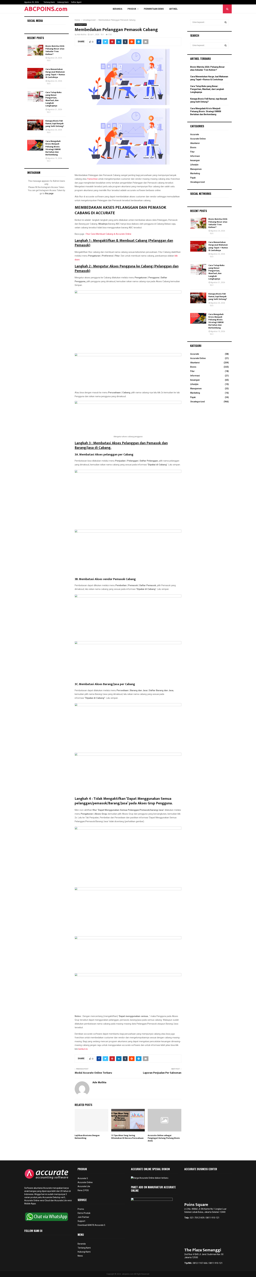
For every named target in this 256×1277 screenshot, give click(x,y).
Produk (132, 9)
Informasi (195, 156)
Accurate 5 (83, 1178)
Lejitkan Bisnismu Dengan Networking (87, 1137)
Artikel (173, 9)
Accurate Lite (84, 1186)
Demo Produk (84, 1213)
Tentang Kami (49, 2)
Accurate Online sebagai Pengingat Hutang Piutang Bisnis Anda (164, 1138)
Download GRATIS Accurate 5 (91, 1225)
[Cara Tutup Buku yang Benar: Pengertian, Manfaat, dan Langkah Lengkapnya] (35, 96)
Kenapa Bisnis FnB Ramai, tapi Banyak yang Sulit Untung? (54, 123)
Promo (81, 1209)
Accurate (194, 134)
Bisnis (193, 147)
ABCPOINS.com (46, 8)
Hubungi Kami (63, 2)
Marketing (195, 173)
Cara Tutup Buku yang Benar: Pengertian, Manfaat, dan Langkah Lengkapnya (53, 99)
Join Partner (83, 1217)
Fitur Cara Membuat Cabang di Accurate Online (108, 234)
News (80, 1256)
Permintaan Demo (154, 9)
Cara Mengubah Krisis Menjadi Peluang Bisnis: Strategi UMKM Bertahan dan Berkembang (53, 147)
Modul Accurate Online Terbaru (93, 1073)
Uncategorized (80, 24)
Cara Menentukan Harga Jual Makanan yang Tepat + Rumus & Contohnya (55, 73)
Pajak (193, 178)
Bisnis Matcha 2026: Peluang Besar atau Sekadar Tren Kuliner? (55, 50)
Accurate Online (198, 139)
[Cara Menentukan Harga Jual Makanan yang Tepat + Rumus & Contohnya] (35, 73)
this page (49, 193)
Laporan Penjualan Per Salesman (162, 1073)
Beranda (117, 9)
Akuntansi (195, 143)
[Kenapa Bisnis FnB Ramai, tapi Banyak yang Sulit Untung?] (35, 125)
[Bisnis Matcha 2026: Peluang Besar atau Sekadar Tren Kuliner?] (35, 50)
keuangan (195, 160)
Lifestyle (194, 164)
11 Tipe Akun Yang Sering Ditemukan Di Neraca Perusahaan (127, 1137)
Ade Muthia (81, 35)
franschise (92, 179)
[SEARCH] (225, 22)
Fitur (192, 152)
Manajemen (196, 169)
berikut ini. (83, 1049)
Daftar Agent (76, 2)
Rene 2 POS (83, 1190)
